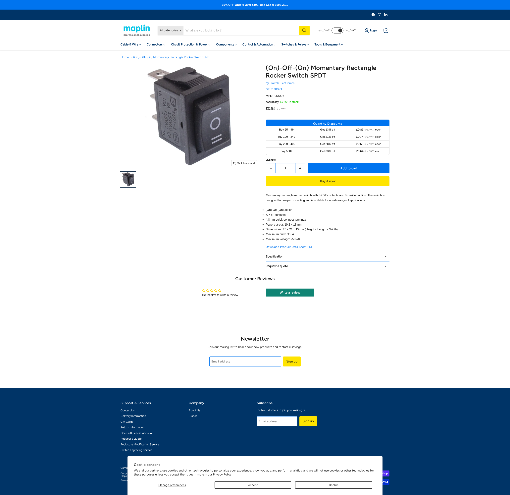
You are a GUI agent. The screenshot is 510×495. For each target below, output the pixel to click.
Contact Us (128, 410)
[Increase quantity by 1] (300, 168)
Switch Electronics (282, 83)
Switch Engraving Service (136, 450)
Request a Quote (131, 438)
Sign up (291, 361)
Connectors (155, 44)
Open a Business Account (137, 433)
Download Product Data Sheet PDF (289, 247)
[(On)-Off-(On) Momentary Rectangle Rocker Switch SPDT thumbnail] (128, 179)
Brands (193, 416)
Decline (333, 485)
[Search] (304, 30)
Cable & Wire (130, 44)
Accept (253, 485)
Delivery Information (133, 416)
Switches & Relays (294, 44)
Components (225, 44)
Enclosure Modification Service (140, 444)
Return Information (132, 427)
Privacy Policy (222, 474)
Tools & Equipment (328, 44)
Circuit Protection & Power (190, 44)
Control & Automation (258, 44)
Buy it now (327, 181)
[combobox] (241, 30)
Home (125, 57)
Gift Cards (127, 421)
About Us (194, 410)
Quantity (271, 159)
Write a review (290, 292)
